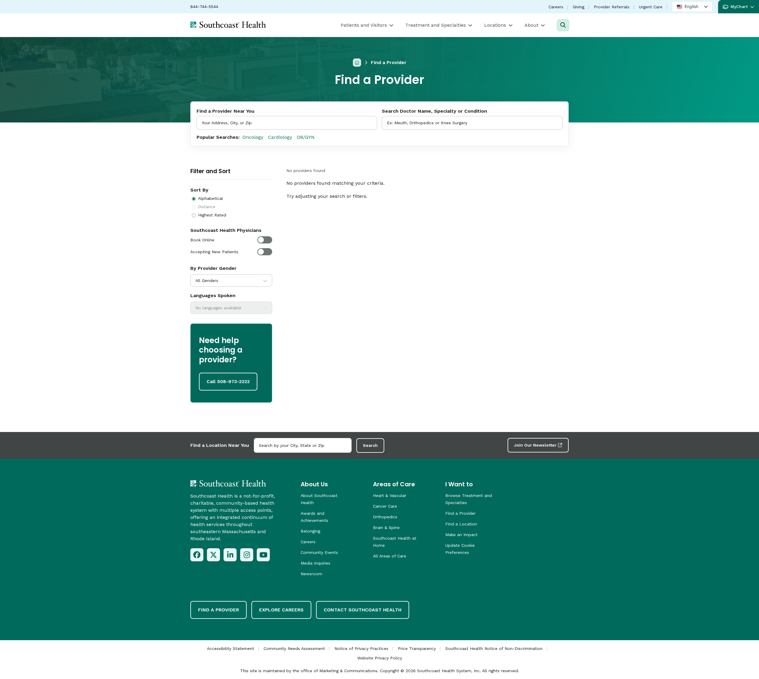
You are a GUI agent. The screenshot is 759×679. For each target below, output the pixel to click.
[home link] (228, 483)
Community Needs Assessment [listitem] (294, 648)
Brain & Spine (386, 527)
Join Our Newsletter (535, 445)
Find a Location (461, 524)
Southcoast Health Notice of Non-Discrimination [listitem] (494, 648)
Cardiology (280, 137)
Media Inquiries (315, 563)
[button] (738, 6)
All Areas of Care (389, 556)
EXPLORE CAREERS (281, 610)
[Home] (357, 62)
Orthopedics (385, 516)
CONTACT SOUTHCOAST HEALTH (362, 610)
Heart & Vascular (389, 495)
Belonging (310, 531)
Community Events (319, 552)
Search (370, 445)
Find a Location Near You (219, 445)
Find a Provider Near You (225, 111)
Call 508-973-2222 (228, 381)
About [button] (531, 25)
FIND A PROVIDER (218, 610)
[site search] (563, 25)
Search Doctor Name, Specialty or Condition (434, 111)
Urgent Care (650, 6)
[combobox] (472, 123)
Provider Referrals (611, 6)
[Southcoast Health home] (228, 24)
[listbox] (692, 6)
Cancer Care (385, 506)
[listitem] (196, 554)
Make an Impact (461, 534)
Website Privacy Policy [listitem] (379, 658)
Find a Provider (460, 513)
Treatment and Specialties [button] (435, 25)
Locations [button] (495, 25)
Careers (555, 6)
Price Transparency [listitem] (417, 648)
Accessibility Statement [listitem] (230, 648)
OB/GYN (306, 137)
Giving (578, 6)
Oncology (253, 137)
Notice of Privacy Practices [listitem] (361, 648)
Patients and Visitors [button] (364, 25)
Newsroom (311, 573)
